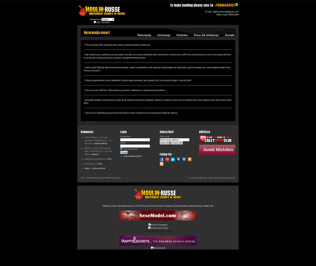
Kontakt (230, 35)
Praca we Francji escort (152, 206)
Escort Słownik (180, 206)
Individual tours (196, 206)
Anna (100, 164)
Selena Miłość (100, 143)
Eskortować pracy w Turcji (128, 206)
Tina (109, 159)
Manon (95, 154)
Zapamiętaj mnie (130, 149)
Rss (212, 206)
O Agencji (168, 206)
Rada (86, 168)
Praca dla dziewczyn (206, 35)
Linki (114, 206)
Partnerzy (107, 206)
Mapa (206, 206)
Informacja (164, 35)
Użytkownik (125, 136)
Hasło (122, 143)
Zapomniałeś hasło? (133, 156)
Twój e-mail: (165, 136)
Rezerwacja (144, 35)
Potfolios (182, 35)
